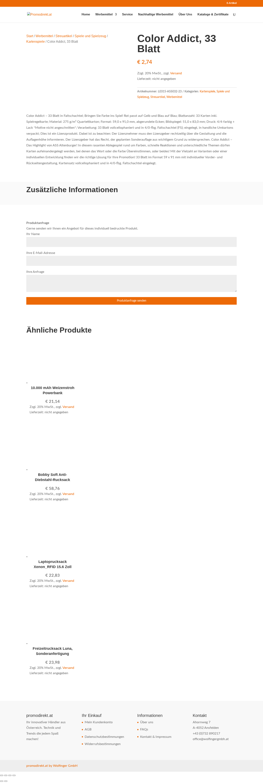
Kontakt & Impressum (155, 736)
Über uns (146, 722)
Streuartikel (63, 36)
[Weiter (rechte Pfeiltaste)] (5, 781)
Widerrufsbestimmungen (103, 744)
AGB (88, 729)
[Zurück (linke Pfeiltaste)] (1, 781)
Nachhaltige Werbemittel (155, 14)
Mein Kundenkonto (99, 722)
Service (127, 14)
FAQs (144, 729)
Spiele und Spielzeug (90, 36)
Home (86, 14)
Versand (176, 73)
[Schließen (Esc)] (14, 775)
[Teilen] (10, 775)
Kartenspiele (35, 41)
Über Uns (185, 14)
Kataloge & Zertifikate (212, 14)
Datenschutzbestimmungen (104, 736)
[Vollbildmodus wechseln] (5, 775)
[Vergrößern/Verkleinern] (1, 775)
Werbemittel (104, 14)
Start (29, 36)
